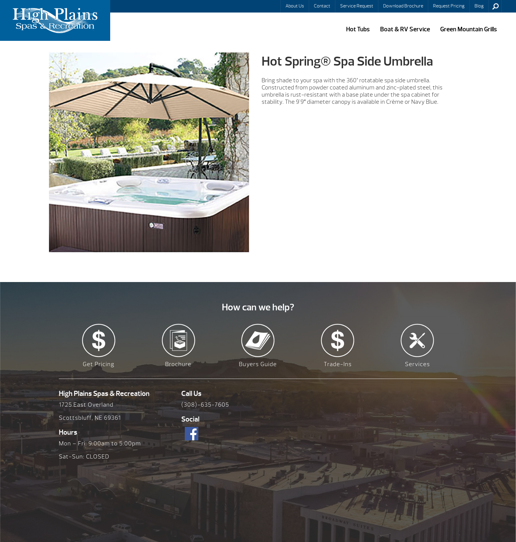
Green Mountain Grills (468, 29)
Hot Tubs (358, 29)
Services (417, 364)
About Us (294, 6)
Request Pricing (449, 6)
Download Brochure (403, 6)
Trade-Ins (338, 364)
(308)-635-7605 (205, 404)
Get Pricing (98, 364)
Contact (322, 6)
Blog (479, 6)
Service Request (356, 6)
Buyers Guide (258, 364)
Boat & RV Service (405, 29)
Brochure (178, 364)
